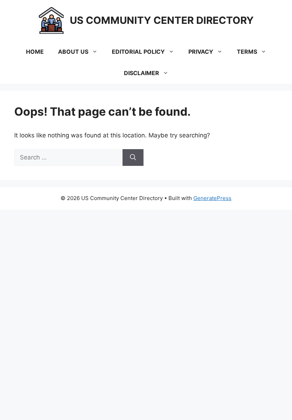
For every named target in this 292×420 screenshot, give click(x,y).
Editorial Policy (138, 51)
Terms (247, 51)
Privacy (200, 51)
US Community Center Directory (162, 20)
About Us (73, 51)
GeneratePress (212, 198)
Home (35, 51)
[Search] (133, 157)
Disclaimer (141, 73)
